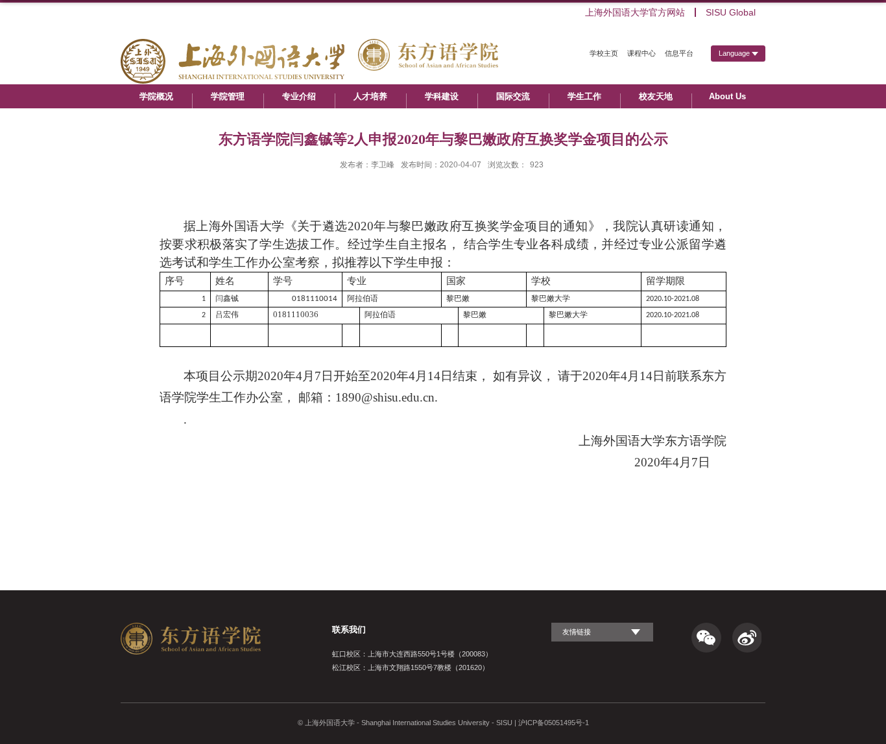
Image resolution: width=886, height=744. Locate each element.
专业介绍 (299, 96)
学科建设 (442, 96)
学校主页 (604, 53)
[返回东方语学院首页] (309, 48)
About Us (727, 96)
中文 (738, 76)
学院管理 (228, 96)
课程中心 (641, 53)
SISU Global (731, 12)
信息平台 (679, 53)
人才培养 (370, 96)
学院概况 (156, 96)
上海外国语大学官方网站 (635, 12)
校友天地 (656, 96)
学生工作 (584, 96)
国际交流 (513, 96)
